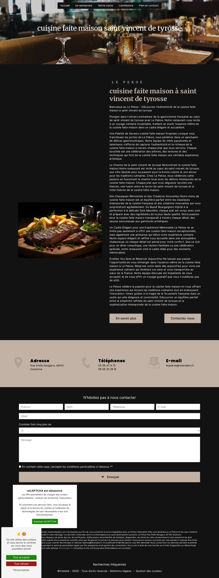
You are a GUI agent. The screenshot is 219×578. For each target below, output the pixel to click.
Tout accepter (21, 557)
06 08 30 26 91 (107, 369)
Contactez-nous (182, 318)
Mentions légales (120, 571)
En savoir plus (126, 318)
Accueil (65, 5)
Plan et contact (149, 5)
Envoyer (113, 477)
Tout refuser (21, 563)
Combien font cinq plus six (35, 424)
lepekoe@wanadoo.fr (180, 365)
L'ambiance (126, 5)
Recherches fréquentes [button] (109, 564)
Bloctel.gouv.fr (66, 548)
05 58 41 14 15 (106, 365)
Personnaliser (21, 570)
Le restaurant (83, 5)
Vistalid (64, 571)
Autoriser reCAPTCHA (45, 521)
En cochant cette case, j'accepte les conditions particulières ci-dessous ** (67, 466)
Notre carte (105, 5)
